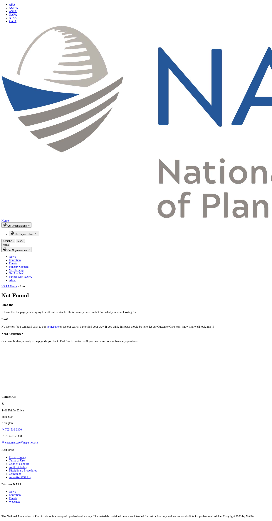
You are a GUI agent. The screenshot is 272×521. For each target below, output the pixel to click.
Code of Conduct (19, 463)
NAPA (13, 14)
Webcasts (14, 501)
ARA (12, 4)
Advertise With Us (20, 477)
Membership (16, 270)
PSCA (12, 21)
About (12, 280)
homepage (53, 326)
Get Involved (16, 273)
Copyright (15, 473)
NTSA (13, 17)
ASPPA (13, 7)
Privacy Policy (17, 457)
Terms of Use (17, 460)
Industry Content (18, 266)
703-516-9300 (13, 429)
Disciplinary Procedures (23, 470)
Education (15, 260)
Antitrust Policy (18, 467)
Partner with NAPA (20, 276)
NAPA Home (9, 286)
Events (13, 263)
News (12, 256)
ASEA (13, 11)
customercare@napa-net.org (21, 442)
